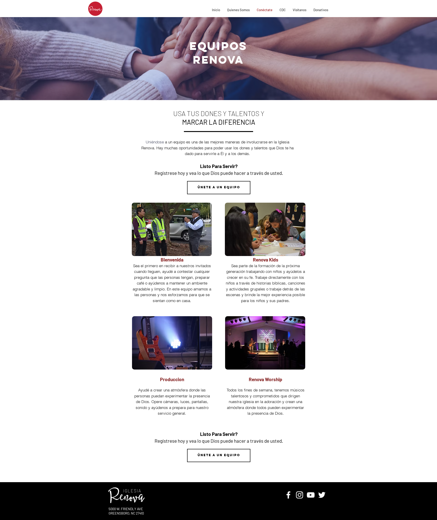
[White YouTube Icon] (310, 495)
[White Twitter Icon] (322, 495)
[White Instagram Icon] (299, 495)
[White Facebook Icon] (288, 495)
